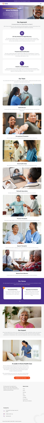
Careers (24, 395)
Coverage (24, 397)
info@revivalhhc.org (9, 413)
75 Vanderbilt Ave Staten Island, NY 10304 (12, 411)
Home (24, 388)
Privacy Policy (25, 399)
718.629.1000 (8, 416)
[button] (40, 3)
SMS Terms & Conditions (27, 400)
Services (24, 392)
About (24, 390)
